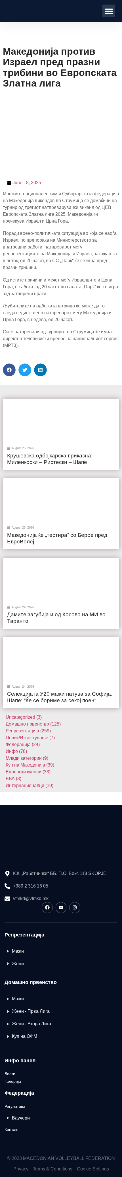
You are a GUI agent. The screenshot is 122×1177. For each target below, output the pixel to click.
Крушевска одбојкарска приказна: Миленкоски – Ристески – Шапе (49, 459)
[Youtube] (61, 907)
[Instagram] (74, 907)
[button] (108, 11)
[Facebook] (47, 907)
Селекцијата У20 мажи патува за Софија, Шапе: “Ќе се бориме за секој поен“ (59, 697)
